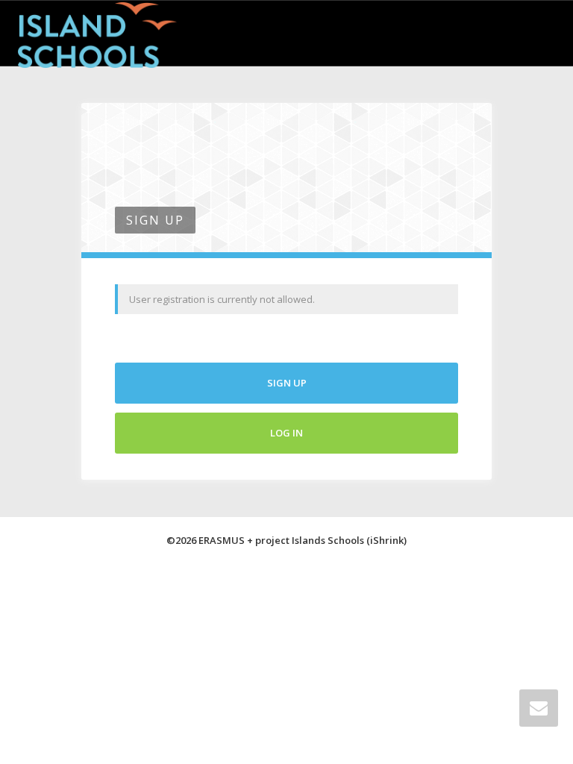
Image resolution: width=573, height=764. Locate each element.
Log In (286, 432)
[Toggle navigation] (538, 31)
